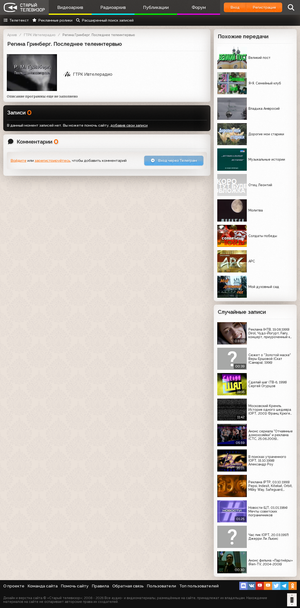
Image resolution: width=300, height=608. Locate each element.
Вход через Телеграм (177, 160)
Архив (12, 35)
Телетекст (19, 20)
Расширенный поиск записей (108, 20)
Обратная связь (128, 586)
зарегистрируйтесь (52, 160)
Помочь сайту (75, 586)
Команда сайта (43, 586)
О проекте (13, 586)
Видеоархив (70, 7)
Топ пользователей (199, 586)
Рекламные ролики (55, 20)
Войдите (18, 160)
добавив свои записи (129, 125)
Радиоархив (113, 7)
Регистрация (264, 7)
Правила (100, 586)
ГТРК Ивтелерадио (40, 35)
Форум (199, 7)
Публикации (156, 7)
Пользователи (161, 586)
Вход (235, 7)
